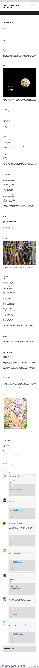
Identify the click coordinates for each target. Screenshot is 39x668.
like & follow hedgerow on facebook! (9, 654)
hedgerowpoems (15, 485)
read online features (22, 11)
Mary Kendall (11, 599)
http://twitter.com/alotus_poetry (17, 387)
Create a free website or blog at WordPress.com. (13, 664)
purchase (16, 11)
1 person (14, 503)
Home (4, 11)
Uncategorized (12, 470)
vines (14, 13)
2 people (14, 480)
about (7, 11)
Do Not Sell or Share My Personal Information (26, 664)
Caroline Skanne (17, 470)
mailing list (11, 11)
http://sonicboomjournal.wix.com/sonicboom (17, 342)
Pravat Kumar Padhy (12, 550)
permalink (25, 470)
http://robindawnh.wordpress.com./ (28, 206)
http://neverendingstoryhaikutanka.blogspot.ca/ (10, 367)
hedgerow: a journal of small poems (11, 6)
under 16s (10, 13)
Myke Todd (11, 523)
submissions (5, 13)
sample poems (28, 11)
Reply (11, 482)
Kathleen (10, 622)
